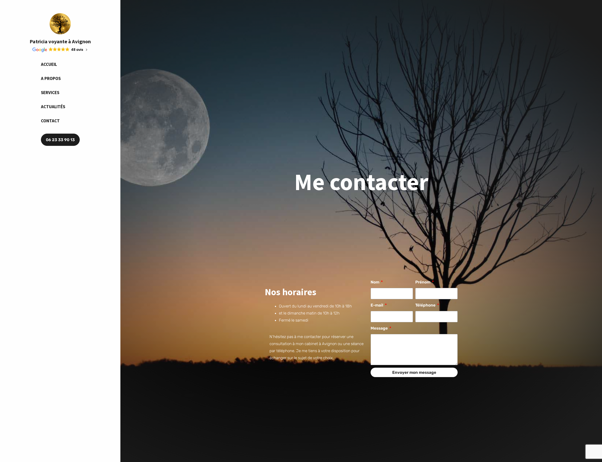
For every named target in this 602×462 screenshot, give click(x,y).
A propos (51, 78)
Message (380, 328)
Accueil (49, 64)
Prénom (423, 282)
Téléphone (425, 305)
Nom (375, 282)
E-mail (377, 305)
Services (50, 92)
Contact (50, 120)
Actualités (53, 106)
